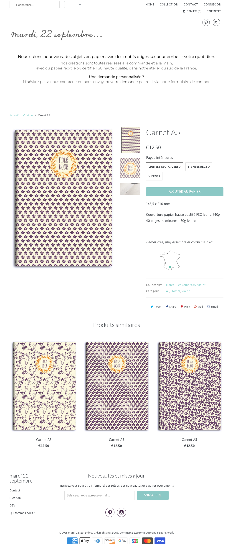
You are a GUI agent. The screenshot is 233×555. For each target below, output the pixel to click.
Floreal (170, 285)
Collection (169, 4)
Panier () (193, 11)
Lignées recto (199, 166)
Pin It (187, 306)
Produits (28, 115)
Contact (15, 490)
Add (200, 306)
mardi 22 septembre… (81, 532)
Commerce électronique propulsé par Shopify (146, 532)
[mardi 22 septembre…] (116, 53)
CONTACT (191, 4)
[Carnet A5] (62, 198)
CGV (12, 505)
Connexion (212, 4)
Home (150, 4)
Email (214, 306)
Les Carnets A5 (186, 285)
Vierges (154, 176)
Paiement (214, 11)
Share (172, 306)
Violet (201, 285)
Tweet (157, 306)
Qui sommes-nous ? (22, 513)
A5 (168, 291)
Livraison (15, 498)
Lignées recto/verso (165, 166)
